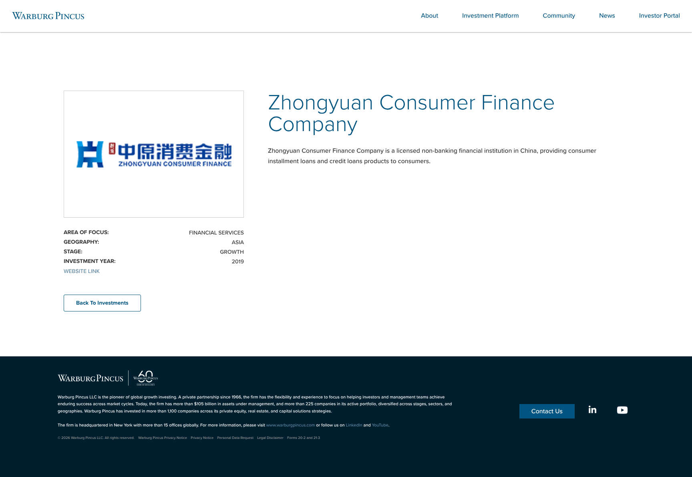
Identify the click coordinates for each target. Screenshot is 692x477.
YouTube (380, 425)
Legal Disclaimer (270, 438)
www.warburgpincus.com (290, 425)
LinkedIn (354, 425)
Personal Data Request (235, 438)
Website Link (82, 271)
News (607, 15)
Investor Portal (659, 15)
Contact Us (547, 411)
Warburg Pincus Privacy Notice (162, 438)
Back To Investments (102, 303)
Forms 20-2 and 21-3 (303, 438)
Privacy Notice (202, 438)
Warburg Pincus (48, 15)
